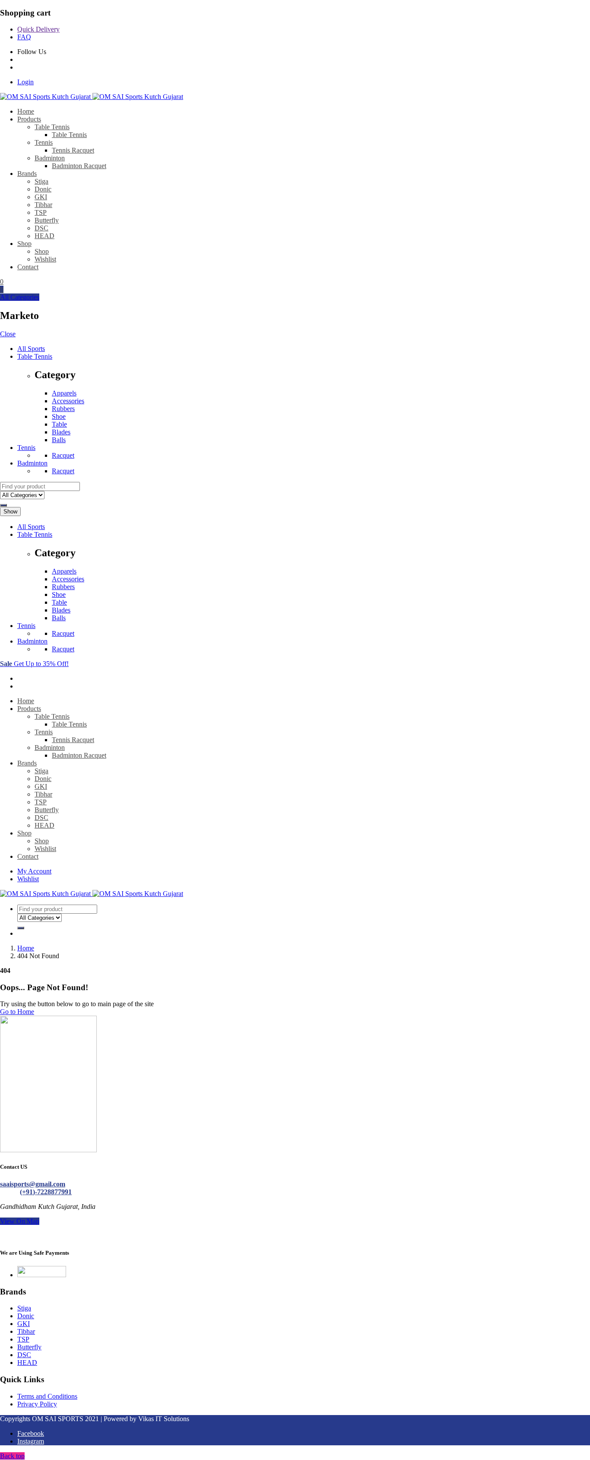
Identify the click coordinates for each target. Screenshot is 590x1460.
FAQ (24, 37)
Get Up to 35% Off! (34, 663)
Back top (12, 1456)
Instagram (30, 1441)
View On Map (19, 1221)
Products (29, 119)
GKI (41, 197)
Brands (27, 173)
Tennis (44, 142)
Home (25, 111)
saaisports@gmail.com (32, 1184)
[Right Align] (3, 505)
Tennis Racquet (73, 150)
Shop (24, 243)
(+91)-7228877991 (46, 1191)
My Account (34, 871)
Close (8, 334)
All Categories (19, 297)
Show (10, 511)
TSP (41, 212)
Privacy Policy (37, 1404)
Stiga (41, 181)
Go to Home (17, 1011)
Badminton (50, 158)
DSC (41, 228)
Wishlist (45, 259)
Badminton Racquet (79, 165)
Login (25, 82)
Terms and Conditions (47, 1396)
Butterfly (47, 220)
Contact (27, 267)
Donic (43, 189)
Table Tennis (52, 127)
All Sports (31, 348)
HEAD (44, 235)
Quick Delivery (38, 29)
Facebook (30, 1433)
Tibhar (43, 204)
